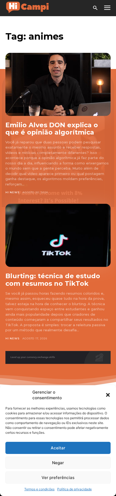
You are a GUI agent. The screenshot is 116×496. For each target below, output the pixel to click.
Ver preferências (58, 477)
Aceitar (58, 447)
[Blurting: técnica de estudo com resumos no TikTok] (58, 235)
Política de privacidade (74, 489)
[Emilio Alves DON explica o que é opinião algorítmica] (58, 84)
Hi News (12, 192)
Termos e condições (39, 489)
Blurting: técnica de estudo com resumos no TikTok (52, 279)
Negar (58, 462)
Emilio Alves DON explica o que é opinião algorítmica (51, 128)
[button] (108, 395)
